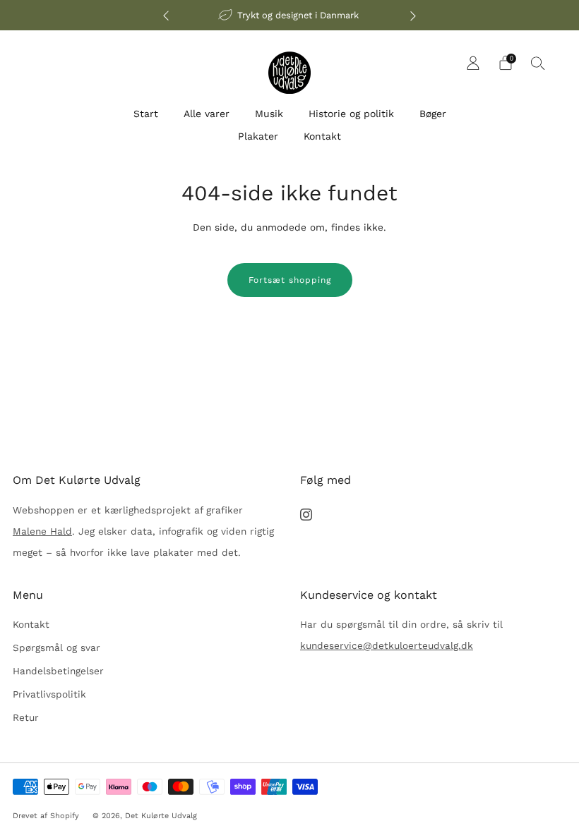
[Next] (413, 15)
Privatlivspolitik (49, 694)
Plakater (258, 136)
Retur (26, 717)
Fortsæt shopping (290, 280)
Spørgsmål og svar (56, 647)
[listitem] (289, 15)
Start (145, 113)
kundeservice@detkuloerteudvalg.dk (386, 645)
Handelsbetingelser (58, 670)
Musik (269, 113)
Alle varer (206, 113)
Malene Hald (42, 531)
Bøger (432, 113)
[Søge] (538, 63)
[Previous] (166, 15)
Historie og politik (351, 113)
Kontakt (322, 136)
